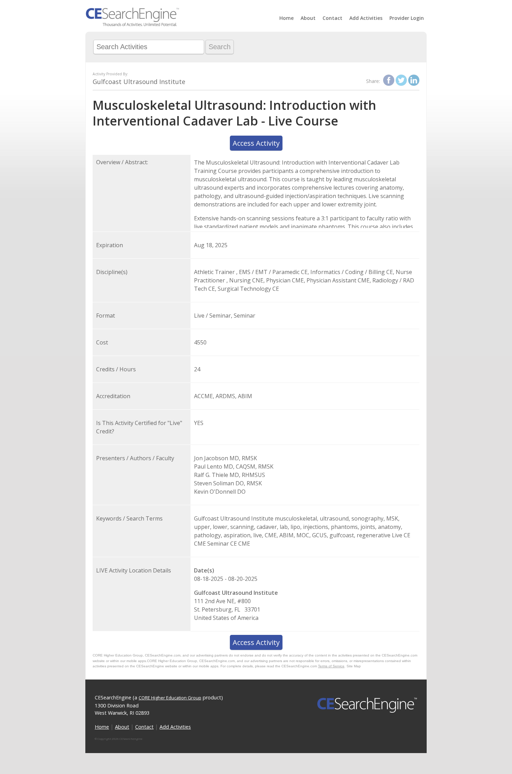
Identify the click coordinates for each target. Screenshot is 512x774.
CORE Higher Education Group (170, 698)
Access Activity (256, 143)
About (308, 18)
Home (286, 18)
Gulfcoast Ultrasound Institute (139, 81)
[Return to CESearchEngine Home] (132, 24)
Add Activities (365, 18)
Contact (332, 18)
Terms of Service (331, 666)
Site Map (354, 666)
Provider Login (406, 18)
